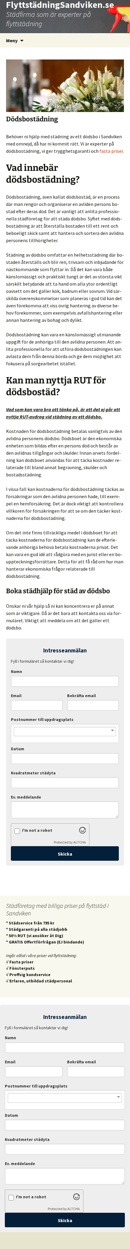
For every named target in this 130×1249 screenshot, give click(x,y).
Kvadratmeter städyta (33, 773)
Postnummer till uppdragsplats (42, 719)
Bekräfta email (81, 695)
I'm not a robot (37, 830)
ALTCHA (79, 842)
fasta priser (111, 151)
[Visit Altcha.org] (82, 832)
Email (16, 695)
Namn (16, 671)
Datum (17, 748)
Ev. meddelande (26, 797)
